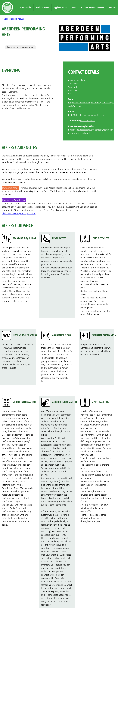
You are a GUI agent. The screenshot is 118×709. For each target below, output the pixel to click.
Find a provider (42, 7)
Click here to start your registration (18, 213)
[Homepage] (7, 7)
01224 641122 (87, 120)
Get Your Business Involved (92, 7)
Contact (112, 7)
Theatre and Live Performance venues (20, 47)
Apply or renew (60, 7)
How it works (25, 7)
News (74, 7)
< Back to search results (13, 18)
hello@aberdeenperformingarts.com (86, 114)
